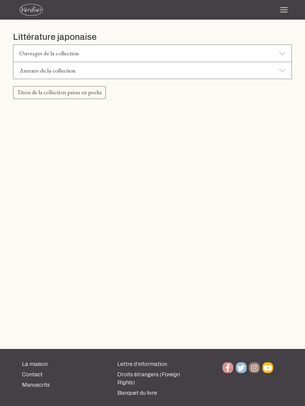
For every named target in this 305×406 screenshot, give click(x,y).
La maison (35, 364)
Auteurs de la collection (47, 70)
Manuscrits (36, 385)
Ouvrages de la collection (49, 53)
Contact (32, 374)
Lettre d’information (142, 364)
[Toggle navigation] (284, 9)
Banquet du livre (137, 393)
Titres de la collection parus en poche (59, 92)
